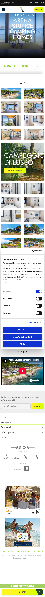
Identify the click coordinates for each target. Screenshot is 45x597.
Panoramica (10, 66)
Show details (32, 322)
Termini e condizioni (8, 551)
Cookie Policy (30, 551)
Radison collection (17, 469)
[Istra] (22, 501)
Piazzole (26, 66)
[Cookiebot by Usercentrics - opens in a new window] (32, 251)
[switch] (39, 298)
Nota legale (20, 551)
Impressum (39, 551)
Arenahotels (27, 456)
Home (3, 416)
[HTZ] (22, 533)
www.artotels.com (16, 458)
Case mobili (6, 427)
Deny (22, 344)
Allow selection (22, 337)
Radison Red (27, 468)
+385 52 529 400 (36, 3)
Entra (19, 3)
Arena (22, 449)
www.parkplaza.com (7, 456)
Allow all (22, 330)
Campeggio (6, 421)
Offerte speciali (7, 432)
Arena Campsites (37, 456)
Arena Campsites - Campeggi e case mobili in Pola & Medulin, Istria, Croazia (22, 9)
